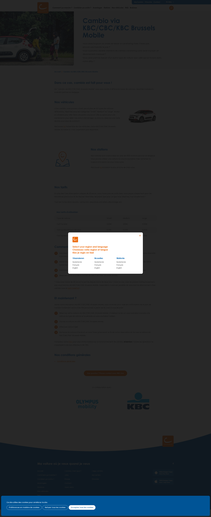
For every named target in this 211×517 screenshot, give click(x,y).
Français (76, 265)
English (75, 268)
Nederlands (77, 262)
